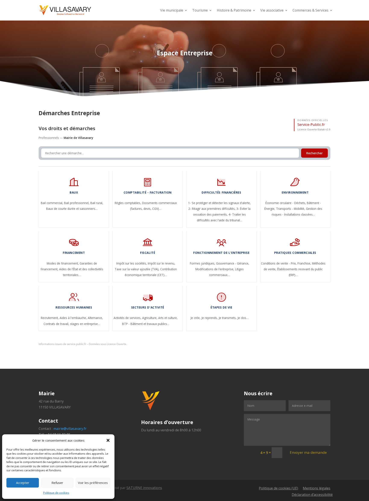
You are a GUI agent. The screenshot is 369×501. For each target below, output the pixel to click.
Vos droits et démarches (67, 128)
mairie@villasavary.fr (69, 428)
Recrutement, (50, 318)
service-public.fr (76, 344)
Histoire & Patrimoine (234, 10)
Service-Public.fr (311, 124)
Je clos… (243, 318)
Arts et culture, (168, 318)
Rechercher (314, 153)
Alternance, (95, 318)
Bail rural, (96, 203)
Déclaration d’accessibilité (312, 495)
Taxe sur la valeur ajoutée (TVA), (137, 269)
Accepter (22, 482)
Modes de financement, (63, 263)
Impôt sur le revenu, (161, 263)
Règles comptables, (128, 203)
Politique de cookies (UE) (278, 489)
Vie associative (272, 10)
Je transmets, (228, 318)
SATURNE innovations (144, 487)
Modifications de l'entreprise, (215, 269)
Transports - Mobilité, (291, 209)
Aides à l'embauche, (74, 318)
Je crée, (195, 318)
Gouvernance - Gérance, (232, 263)
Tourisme (200, 10)
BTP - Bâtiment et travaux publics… (145, 324)
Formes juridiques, (203, 263)
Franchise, (304, 263)
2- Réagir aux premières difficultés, (212, 209)
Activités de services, (128, 318)
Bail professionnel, (77, 203)
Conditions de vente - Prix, (279, 263)
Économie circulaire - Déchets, (286, 203)
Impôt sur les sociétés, (132, 263)
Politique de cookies (56, 493)
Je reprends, (210, 318)
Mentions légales (316, 489)
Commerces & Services (310, 10)
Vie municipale (171, 10)
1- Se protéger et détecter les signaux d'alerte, (219, 203)
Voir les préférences (93, 482)
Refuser (57, 482)
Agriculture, (150, 318)
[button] (108, 440)
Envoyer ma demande (308, 452)
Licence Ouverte (116, 344)
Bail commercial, (52, 203)
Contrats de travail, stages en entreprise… (72, 324)
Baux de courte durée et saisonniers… (72, 209)
